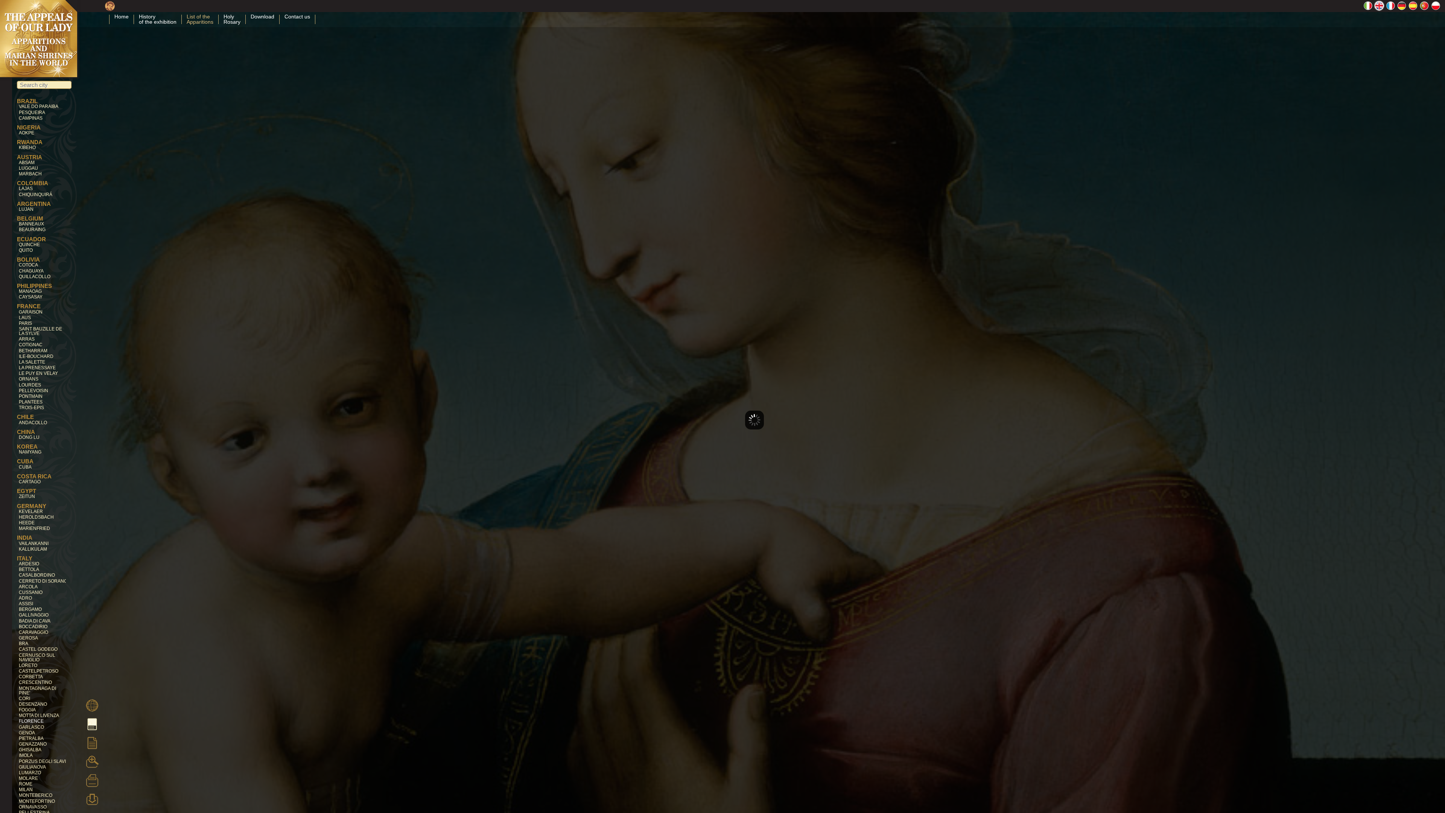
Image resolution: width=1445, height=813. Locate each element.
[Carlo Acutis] (110, 8)
